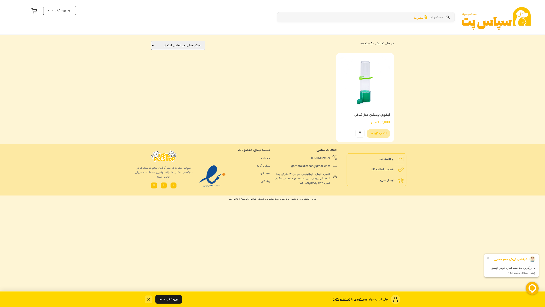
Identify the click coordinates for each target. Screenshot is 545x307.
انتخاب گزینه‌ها (378, 133)
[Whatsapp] (173, 185)
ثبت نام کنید (341, 299)
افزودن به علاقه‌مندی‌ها (360, 133)
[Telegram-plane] (154, 185)
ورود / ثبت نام (169, 299)
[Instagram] (164, 185)
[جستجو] (448, 17)
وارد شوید (360, 299)
